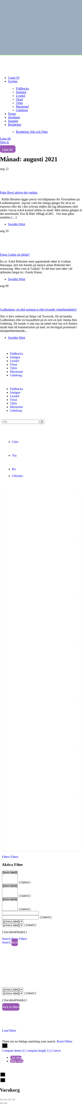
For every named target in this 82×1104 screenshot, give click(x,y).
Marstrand (22, 106)
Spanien (13, 121)
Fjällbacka (22, 88)
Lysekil (20, 95)
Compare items (26, 1050)
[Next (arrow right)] (5, 1103)
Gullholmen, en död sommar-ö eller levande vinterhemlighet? (38, 309)
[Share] (5, 1099)
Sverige (13, 81)
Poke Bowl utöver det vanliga (18, 192)
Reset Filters (19, 938)
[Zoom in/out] (13, 1099)
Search (6, 938)
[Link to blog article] (41, 181)
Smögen (21, 92)
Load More (9, 1030)
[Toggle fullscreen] (9, 1099)
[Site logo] (30, 62)
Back (14, 942)
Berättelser (14, 124)
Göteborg (22, 110)
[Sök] (42, 422)
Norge (12, 113)
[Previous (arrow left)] (1, 1103)
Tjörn (19, 103)
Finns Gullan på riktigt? (15, 254)
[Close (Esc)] (1, 1099)
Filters (6, 857)
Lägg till (5, 138)
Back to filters (11, 1007)
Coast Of (13, 77)
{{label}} (25, 882)
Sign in (4, 142)
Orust (19, 99)
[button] (41, 382)
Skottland (14, 117)
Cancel (56, 1050)
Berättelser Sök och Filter (32, 131)
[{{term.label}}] (10, 872)
